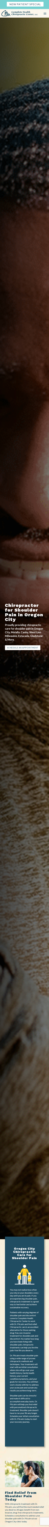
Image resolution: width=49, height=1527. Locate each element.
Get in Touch (24, 1429)
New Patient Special (25, 4)
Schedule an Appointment (22, 647)
